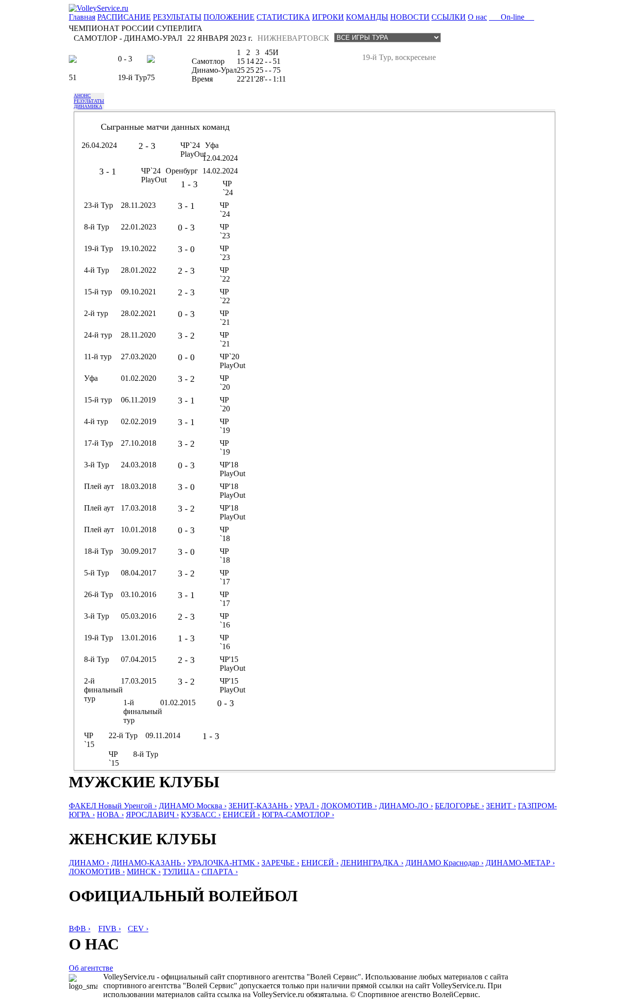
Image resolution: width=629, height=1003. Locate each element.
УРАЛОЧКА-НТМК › (223, 863)
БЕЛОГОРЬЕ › (459, 806)
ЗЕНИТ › (501, 806)
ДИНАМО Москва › (193, 806)
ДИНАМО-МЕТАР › (520, 863)
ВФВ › (79, 928)
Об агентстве (91, 968)
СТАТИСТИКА (283, 17)
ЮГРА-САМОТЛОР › (298, 814)
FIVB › (109, 928)
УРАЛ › (306, 806)
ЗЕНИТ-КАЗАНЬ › (260, 806)
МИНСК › (144, 871)
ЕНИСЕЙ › (241, 814)
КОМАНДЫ (367, 17)
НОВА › (110, 814)
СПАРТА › (219, 871)
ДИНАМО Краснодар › (444, 863)
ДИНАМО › (89, 863)
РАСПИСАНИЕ (124, 17)
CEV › (138, 928)
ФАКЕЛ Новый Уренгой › (113, 806)
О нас (477, 17)
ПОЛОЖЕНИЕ (229, 17)
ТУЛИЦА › (181, 871)
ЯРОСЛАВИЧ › (152, 814)
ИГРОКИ (328, 17)
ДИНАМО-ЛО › (406, 806)
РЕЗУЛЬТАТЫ (177, 17)
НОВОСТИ (409, 17)
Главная (82, 17)
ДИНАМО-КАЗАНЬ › (148, 863)
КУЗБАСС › (201, 814)
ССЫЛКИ (448, 17)
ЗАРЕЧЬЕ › (280, 863)
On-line (511, 17)
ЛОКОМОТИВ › (349, 806)
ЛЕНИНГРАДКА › (372, 863)
